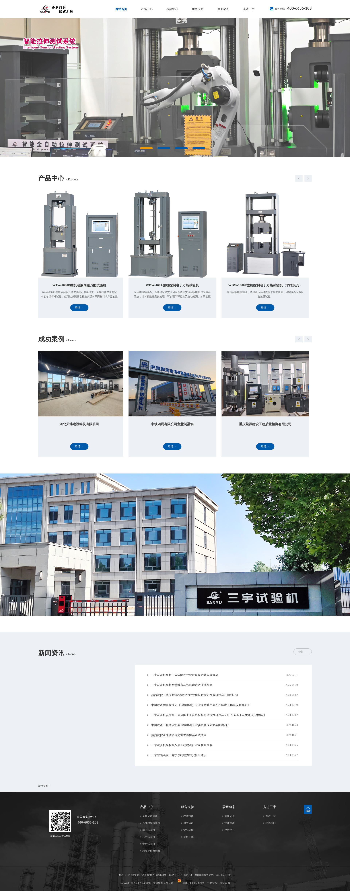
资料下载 (187, 837)
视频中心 (172, 9)
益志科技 (225, 883)
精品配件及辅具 (150, 850)
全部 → (302, 651)
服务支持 (198, 9)
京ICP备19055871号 (194, 883)
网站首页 (121, 9)
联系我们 (269, 823)
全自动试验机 (149, 816)
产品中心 (147, 9)
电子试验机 (147, 830)
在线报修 (187, 816)
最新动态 (223, 9)
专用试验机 (147, 844)
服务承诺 (187, 823)
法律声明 (228, 823)
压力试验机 (147, 837)
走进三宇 (249, 9)
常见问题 (187, 830)
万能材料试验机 (150, 823)
